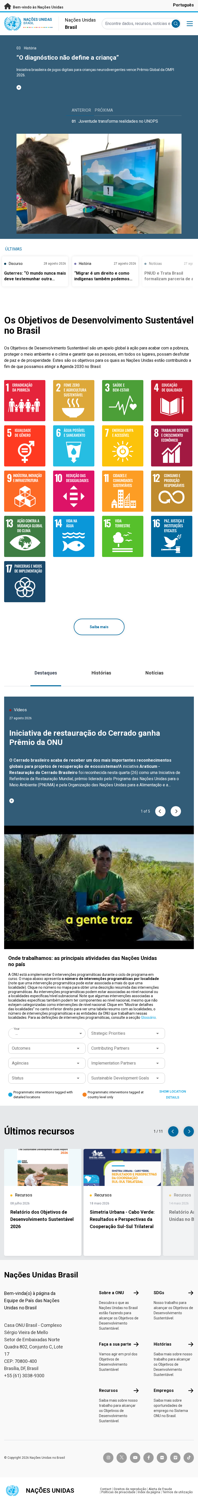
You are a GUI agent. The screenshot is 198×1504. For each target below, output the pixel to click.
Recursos (108, 1390)
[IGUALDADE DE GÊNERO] (25, 445)
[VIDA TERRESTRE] (123, 536)
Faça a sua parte (115, 1344)
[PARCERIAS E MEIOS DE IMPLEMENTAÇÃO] (25, 581)
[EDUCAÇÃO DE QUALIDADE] (172, 400)
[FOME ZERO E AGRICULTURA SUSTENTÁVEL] (74, 400)
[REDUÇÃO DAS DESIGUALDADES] (74, 491)
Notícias (154, 673)
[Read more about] (99, 87)
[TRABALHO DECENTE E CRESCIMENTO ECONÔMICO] (172, 445)
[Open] (157, 1033)
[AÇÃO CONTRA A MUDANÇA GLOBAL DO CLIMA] (25, 536)
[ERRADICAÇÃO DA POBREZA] (25, 400)
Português (183, 5)
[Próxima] (176, 811)
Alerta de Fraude (160, 1489)
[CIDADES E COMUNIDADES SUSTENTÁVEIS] (123, 491)
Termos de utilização (177, 1492)
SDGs (159, 1292)
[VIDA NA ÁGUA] (74, 536)
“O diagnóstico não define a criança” (67, 57)
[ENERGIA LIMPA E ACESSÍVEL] (123, 445)
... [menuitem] (16, 1033)
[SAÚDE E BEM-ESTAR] (123, 400)
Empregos (164, 1390)
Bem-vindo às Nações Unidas (37, 7)
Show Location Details (172, 1094)
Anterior (81, 110)
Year (17, 1029)
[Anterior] (160, 811)
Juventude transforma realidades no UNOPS (118, 121)
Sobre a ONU (111, 1292)
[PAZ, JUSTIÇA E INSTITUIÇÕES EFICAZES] (172, 536)
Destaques (46, 673)
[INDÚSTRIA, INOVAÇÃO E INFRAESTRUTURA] (25, 491)
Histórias (101, 673)
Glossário (148, 1017)
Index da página (149, 1492)
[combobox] (47, 1033)
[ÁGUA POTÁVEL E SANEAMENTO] (74, 445)
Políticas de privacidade (118, 1492)
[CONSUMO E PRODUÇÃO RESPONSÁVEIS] (172, 491)
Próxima (104, 110)
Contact (105, 1489)
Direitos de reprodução (130, 1489)
